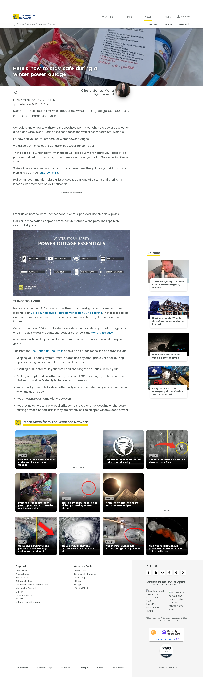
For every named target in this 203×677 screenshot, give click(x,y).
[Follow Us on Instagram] (155, 572)
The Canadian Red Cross (47, 351)
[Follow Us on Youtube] (162, 572)
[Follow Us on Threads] (176, 572)
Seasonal (42, 24)
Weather (31, 24)
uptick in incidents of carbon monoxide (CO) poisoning (66, 313)
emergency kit (48, 173)
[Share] (15, 93)
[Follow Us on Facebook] (148, 572)
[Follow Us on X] (183, 572)
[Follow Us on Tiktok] (169, 572)
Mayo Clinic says (102, 333)
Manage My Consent (26, 588)
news (21, 24)
